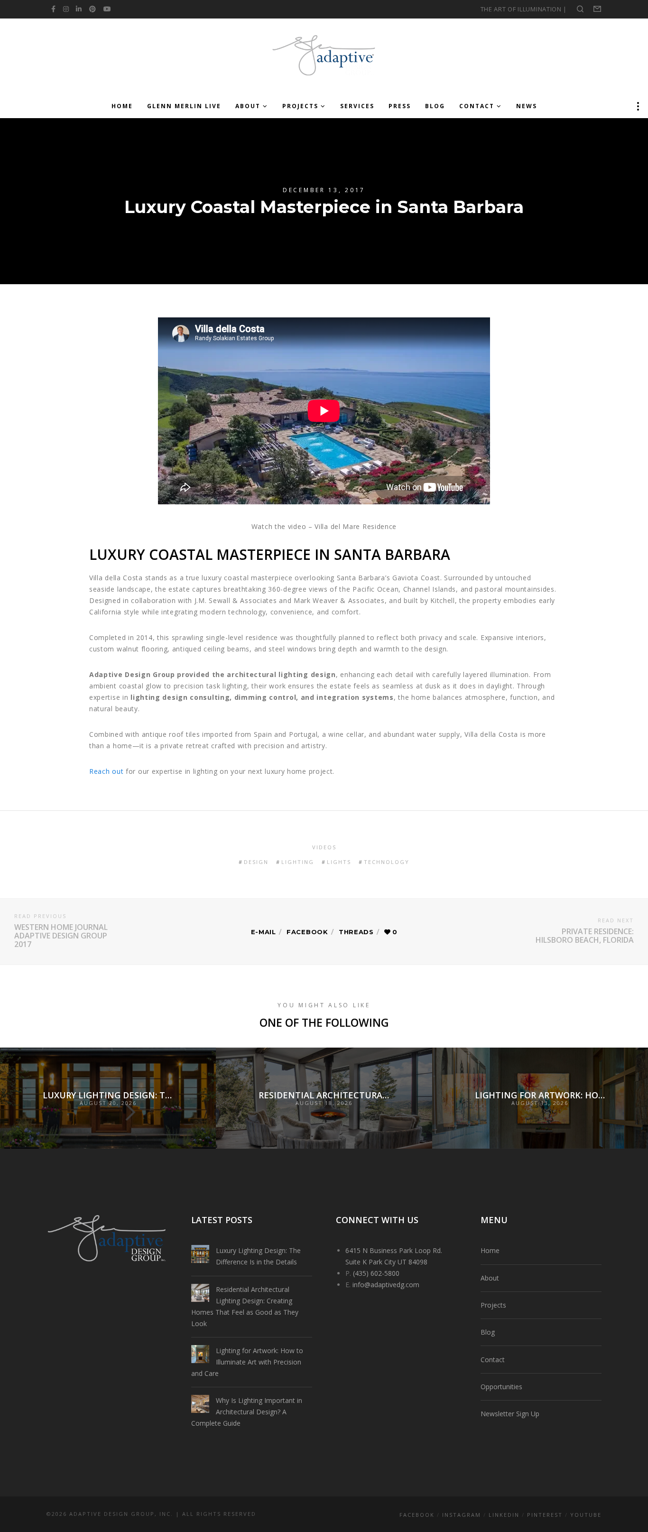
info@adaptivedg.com (385, 1284)
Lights (339, 861)
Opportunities (501, 1386)
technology (386, 861)
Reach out (106, 771)
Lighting (297, 861)
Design (256, 861)
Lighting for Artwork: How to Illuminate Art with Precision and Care (247, 1362)
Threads (356, 932)
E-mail (263, 932)
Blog (488, 1332)
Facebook (307, 932)
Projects (493, 1304)
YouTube (586, 1514)
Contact (493, 1359)
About (490, 1277)
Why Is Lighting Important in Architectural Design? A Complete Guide (246, 1412)
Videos (324, 847)
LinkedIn (504, 1514)
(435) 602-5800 (376, 1273)
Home (490, 1250)
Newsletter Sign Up (510, 1413)
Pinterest (545, 1514)
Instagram (461, 1514)
